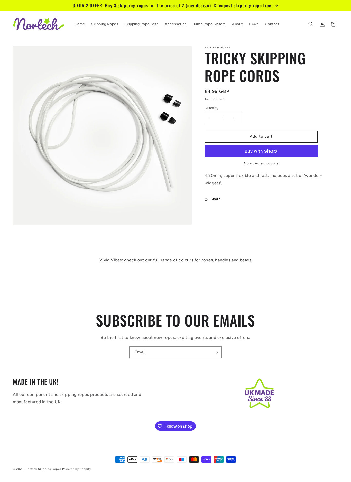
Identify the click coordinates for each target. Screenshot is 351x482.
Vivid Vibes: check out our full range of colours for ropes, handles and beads (175, 260)
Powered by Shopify (76, 469)
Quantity (211, 108)
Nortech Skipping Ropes (43, 469)
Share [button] (215, 199)
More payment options (261, 163)
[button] (311, 24)
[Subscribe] (215, 352)
